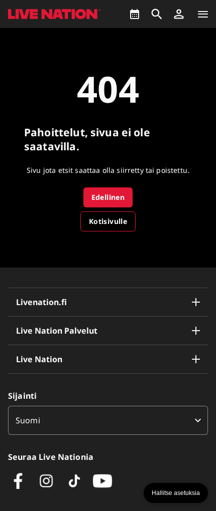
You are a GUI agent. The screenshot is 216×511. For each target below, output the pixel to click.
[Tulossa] (135, 14)
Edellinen (108, 197)
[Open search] (157, 14)
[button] (179, 14)
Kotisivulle (108, 221)
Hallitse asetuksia (176, 492)
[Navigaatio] (203, 14)
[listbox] (108, 420)
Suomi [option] (28, 420)
